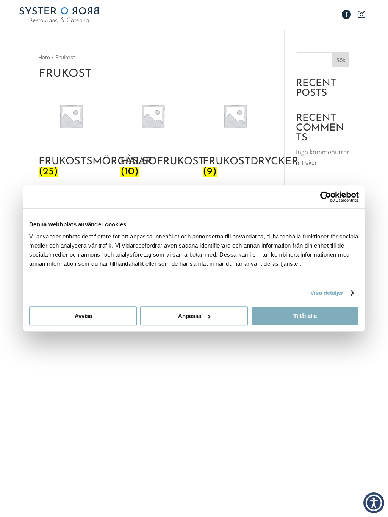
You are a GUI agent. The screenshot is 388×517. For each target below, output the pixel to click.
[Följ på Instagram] (361, 14)
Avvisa (83, 316)
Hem (44, 57)
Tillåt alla (305, 316)
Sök (340, 60)
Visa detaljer (326, 293)
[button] (373, 502)
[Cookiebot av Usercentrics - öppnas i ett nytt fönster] (326, 196)
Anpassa (189, 316)
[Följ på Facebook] (346, 14)
